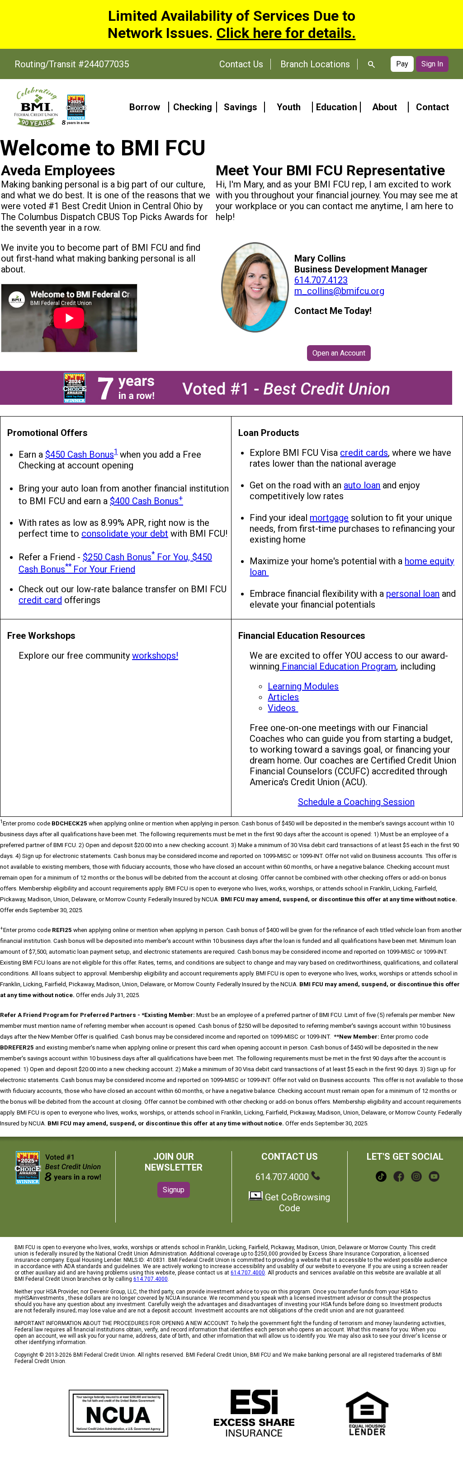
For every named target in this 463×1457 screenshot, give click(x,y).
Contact (432, 107)
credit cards (364, 452)
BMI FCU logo (52, 107)
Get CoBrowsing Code (296, 1202)
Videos (283, 708)
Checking (192, 107)
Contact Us (241, 64)
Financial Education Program (337, 666)
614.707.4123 (321, 280)
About (384, 107)
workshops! (155, 655)
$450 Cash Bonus (79, 454)
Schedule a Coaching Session (356, 801)
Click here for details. (286, 33)
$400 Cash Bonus (146, 501)
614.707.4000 (283, 1176)
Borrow (144, 107)
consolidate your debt (124, 533)
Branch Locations (315, 64)
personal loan (412, 593)
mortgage (329, 517)
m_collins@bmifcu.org (339, 291)
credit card (40, 600)
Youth (289, 107)
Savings (240, 107)
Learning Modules (303, 686)
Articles (283, 697)
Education (336, 107)
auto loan (362, 485)
